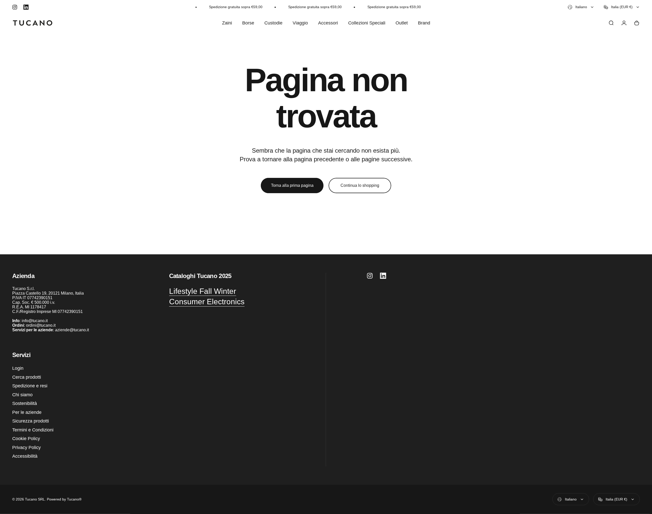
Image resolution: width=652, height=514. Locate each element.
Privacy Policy (26, 447)
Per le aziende (27, 412)
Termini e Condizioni (32, 429)
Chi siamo (22, 394)
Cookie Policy (26, 438)
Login (17, 368)
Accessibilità (24, 456)
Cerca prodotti (26, 377)
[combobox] (581, 7)
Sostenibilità (24, 403)
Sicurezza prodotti (30, 421)
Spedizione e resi (29, 385)
